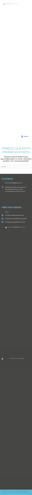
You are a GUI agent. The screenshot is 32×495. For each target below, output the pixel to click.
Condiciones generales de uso (14, 215)
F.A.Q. (7, 212)
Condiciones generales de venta (15, 222)
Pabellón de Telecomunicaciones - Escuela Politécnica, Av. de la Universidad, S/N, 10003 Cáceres (16, 189)
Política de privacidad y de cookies (16, 218)
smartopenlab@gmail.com (13, 183)
